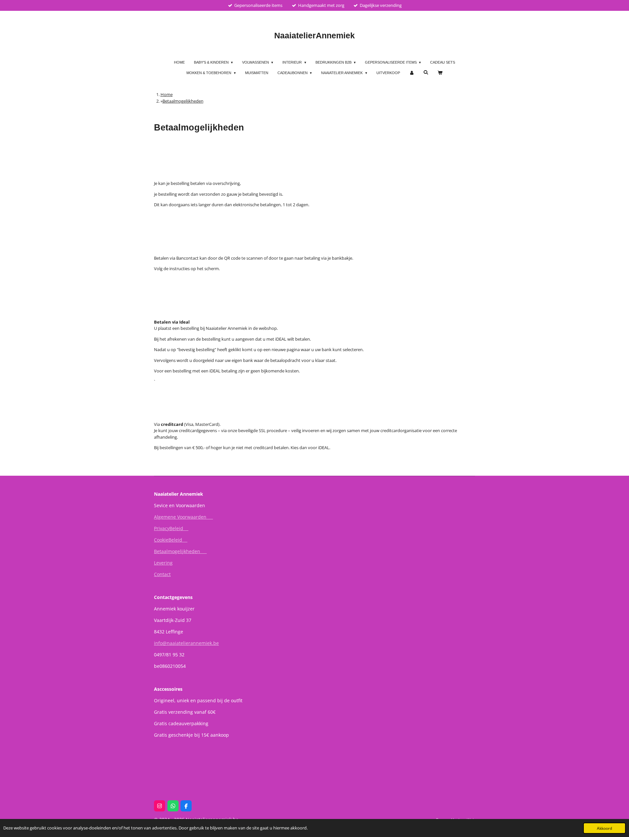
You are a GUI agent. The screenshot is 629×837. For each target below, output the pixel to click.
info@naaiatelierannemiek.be (186, 643)
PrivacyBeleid (171, 528)
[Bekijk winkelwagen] (439, 73)
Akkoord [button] (604, 828)
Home (167, 94)
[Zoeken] (425, 72)
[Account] (411, 73)
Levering (163, 563)
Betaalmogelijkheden (182, 101)
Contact (162, 574)
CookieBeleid (170, 540)
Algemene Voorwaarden (183, 517)
